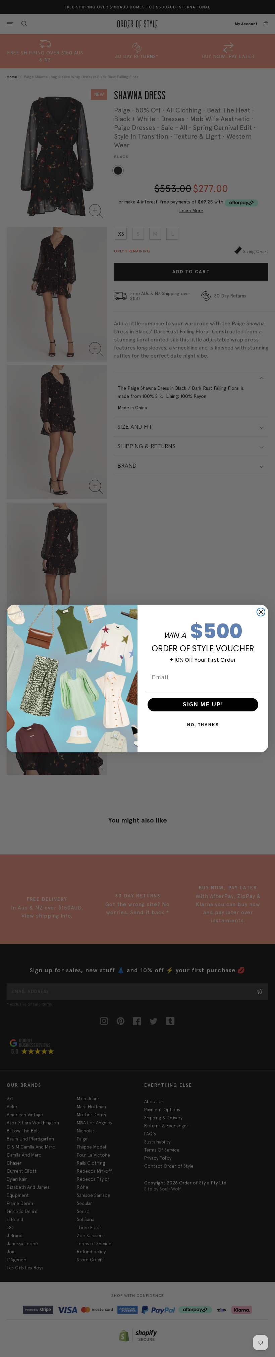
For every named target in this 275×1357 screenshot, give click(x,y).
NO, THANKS (203, 724)
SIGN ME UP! (203, 704)
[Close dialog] (261, 612)
